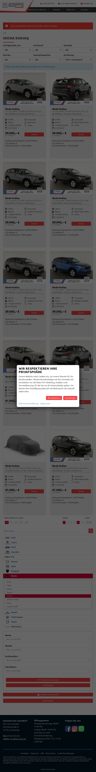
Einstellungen (70, 398)
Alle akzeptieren (54, 398)
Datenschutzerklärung (28, 403)
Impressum (45, 403)
